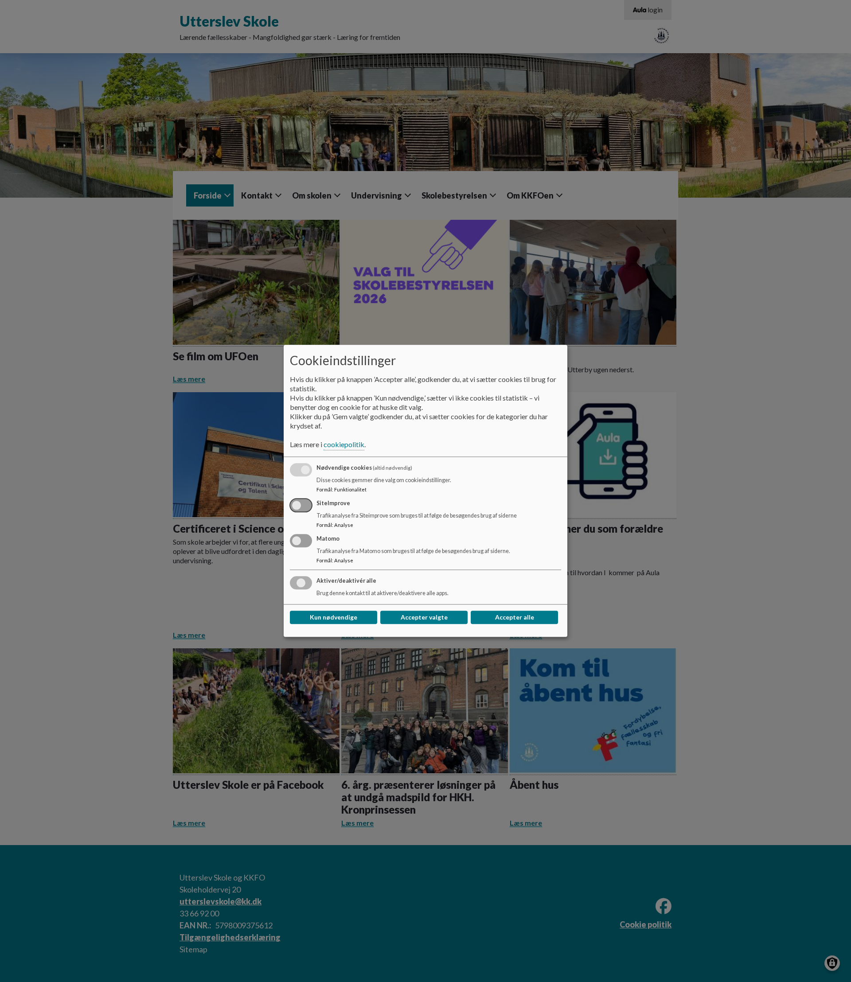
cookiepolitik (344, 444)
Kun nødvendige (333, 617)
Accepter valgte (424, 617)
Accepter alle (514, 617)
